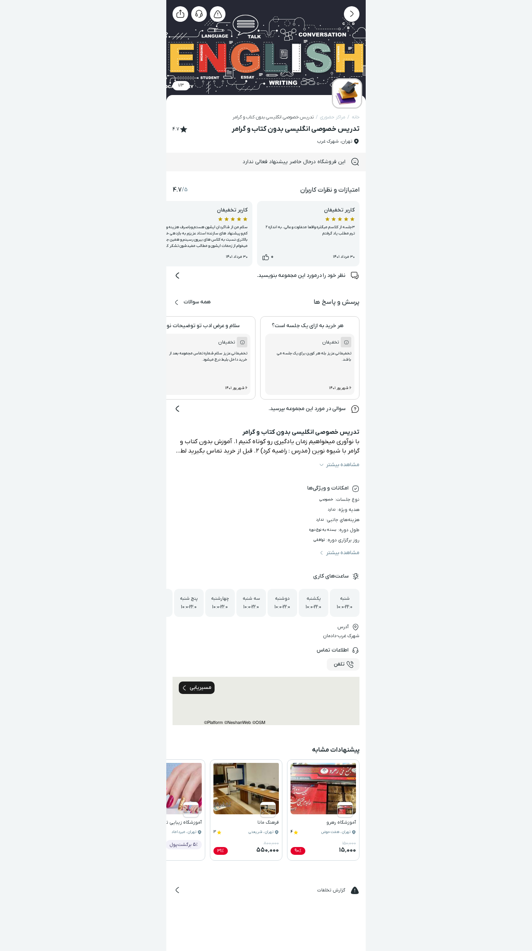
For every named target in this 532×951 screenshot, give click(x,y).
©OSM (258, 722)
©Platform (213, 722)
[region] (266, 701)
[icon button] (351, 14)
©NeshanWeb (237, 722)
